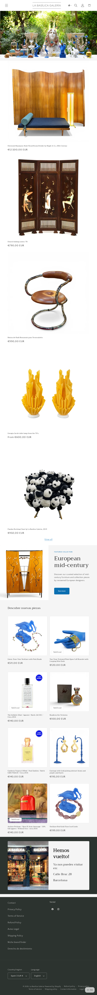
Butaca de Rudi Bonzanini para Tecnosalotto (25, 338)
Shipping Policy (15, 936)
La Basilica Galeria (37, 986)
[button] (6, 5)
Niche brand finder (17, 942)
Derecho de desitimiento (20, 949)
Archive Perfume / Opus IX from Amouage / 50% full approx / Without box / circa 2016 (26, 828)
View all (48, 539)
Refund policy (69, 986)
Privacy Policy (15, 909)
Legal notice (84, 989)
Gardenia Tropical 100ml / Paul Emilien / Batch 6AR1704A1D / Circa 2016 (26, 772)
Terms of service (35, 989)
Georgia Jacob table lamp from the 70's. (23, 433)
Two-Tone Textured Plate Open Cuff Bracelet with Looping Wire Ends (69, 660)
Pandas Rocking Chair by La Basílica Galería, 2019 (27, 529)
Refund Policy (14, 922)
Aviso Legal (13, 929)
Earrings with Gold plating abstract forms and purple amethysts (68, 772)
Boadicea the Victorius (58, 715)
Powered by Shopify (53, 986)
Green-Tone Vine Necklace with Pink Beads (25, 659)
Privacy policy (83, 986)
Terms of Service (16, 916)
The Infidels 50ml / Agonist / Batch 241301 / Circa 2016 (25, 716)
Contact (12, 903)
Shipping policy (51, 989)
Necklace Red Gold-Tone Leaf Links (64, 827)
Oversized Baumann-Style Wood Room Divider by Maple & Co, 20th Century (37, 146)
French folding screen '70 (18, 242)
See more (62, 591)
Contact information (68, 989)
